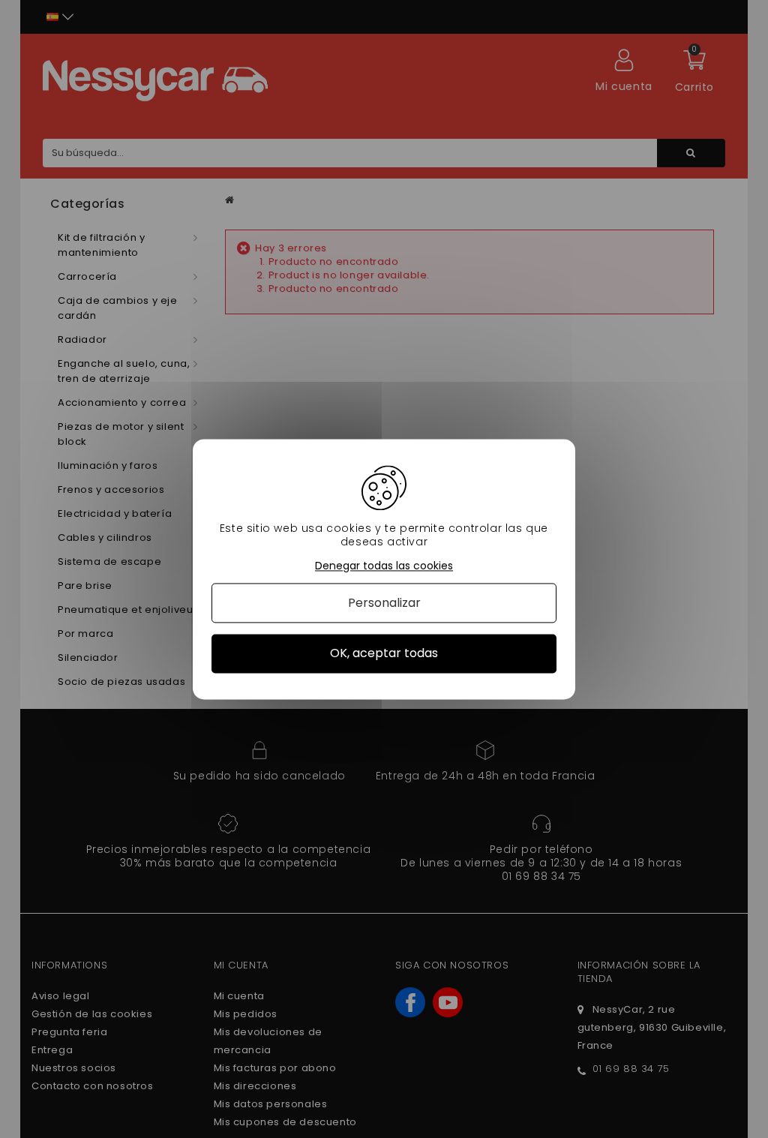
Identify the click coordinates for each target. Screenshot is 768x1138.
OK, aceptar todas (384, 653)
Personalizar (384, 603)
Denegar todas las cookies (384, 566)
